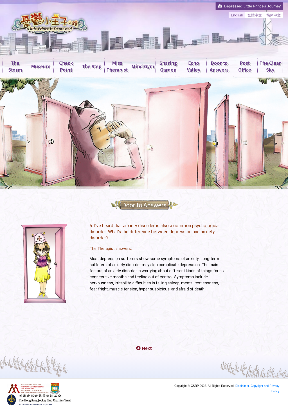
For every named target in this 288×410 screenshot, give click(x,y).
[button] (144, 348)
